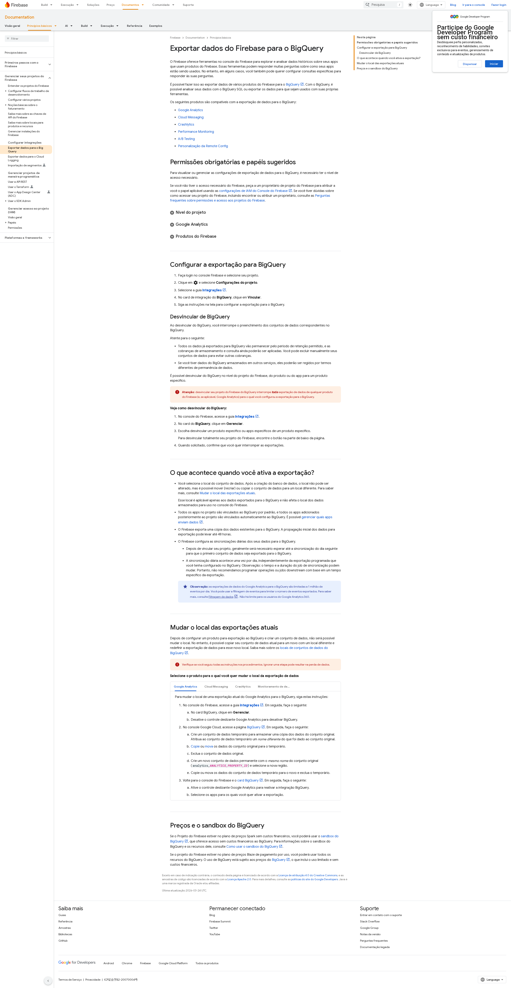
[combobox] (383, 4)
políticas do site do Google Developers (314, 879)
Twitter (213, 928)
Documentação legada (375, 947)
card (247, 780)
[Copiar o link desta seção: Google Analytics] (212, 224)
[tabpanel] (255, 746)
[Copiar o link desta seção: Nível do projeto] (210, 212)
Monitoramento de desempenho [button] (276, 686)
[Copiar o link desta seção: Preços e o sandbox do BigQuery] (268, 825)
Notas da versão (370, 934)
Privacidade (92, 979)
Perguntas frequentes (374, 940)
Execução (67, 5)
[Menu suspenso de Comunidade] (174, 5)
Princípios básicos (39, 26)
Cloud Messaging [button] (216, 686)
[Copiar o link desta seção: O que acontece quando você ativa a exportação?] (318, 473)
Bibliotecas (65, 934)
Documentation (19, 17)
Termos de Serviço (70, 979)
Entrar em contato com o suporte (381, 915)
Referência (134, 26)
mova (209, 746)
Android (108, 963)
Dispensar (470, 64)
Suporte (188, 5)
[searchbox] (27, 38)
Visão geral (12, 26)
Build (44, 5)
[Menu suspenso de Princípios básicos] (56, 26)
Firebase (175, 37)
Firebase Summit (220, 921)
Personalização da (203, 146)
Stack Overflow (370, 921)
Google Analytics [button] (185, 686)
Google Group (369, 928)
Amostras (64, 928)
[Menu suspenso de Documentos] (144, 5)
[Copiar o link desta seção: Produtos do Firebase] (220, 236)
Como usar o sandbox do (252, 847)
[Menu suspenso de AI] (72, 26)
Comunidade (161, 5)
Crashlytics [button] (243, 686)
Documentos (130, 5)
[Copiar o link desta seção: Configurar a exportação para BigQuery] (290, 265)
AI (66, 26)
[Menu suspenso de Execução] (78, 5)
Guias (62, 915)
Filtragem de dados (221, 597)
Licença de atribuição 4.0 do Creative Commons (307, 875)
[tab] (185, 686)
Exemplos (155, 26)
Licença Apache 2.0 (239, 879)
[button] (23, 64)
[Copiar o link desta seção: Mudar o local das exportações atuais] (282, 628)
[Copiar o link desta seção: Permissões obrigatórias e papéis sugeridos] (300, 162)
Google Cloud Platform (173, 963)
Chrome (127, 963)
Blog (453, 5)
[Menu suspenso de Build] (52, 5)
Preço (111, 5)
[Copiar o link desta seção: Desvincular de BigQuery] (234, 317)
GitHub (62, 940)
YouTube (214, 934)
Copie (195, 746)
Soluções (93, 5)
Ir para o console (473, 5)
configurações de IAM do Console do (253, 191)
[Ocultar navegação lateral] (48, 981)
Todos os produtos (207, 963)
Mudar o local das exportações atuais (227, 493)
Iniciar (494, 64)
